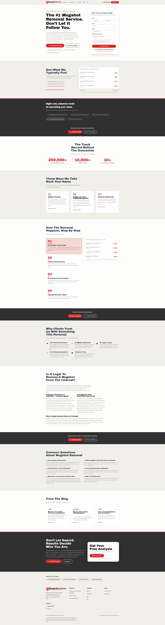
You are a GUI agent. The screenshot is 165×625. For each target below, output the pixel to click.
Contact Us (67, 561)
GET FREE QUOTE (104, 46)
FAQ (88, 2)
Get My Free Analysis (72, 45)
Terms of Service (72, 595)
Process (65, 2)
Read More (50, 522)
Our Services (71, 2)
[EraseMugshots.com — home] (53, 2)
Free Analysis (115, 2)
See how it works (51, 208)
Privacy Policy (107, 593)
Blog (84, 2)
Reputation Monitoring (74, 598)
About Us (79, 2)
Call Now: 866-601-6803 (56, 45)
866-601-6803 (106, 2)
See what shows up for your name (55, 89)
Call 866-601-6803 (76, 132)
